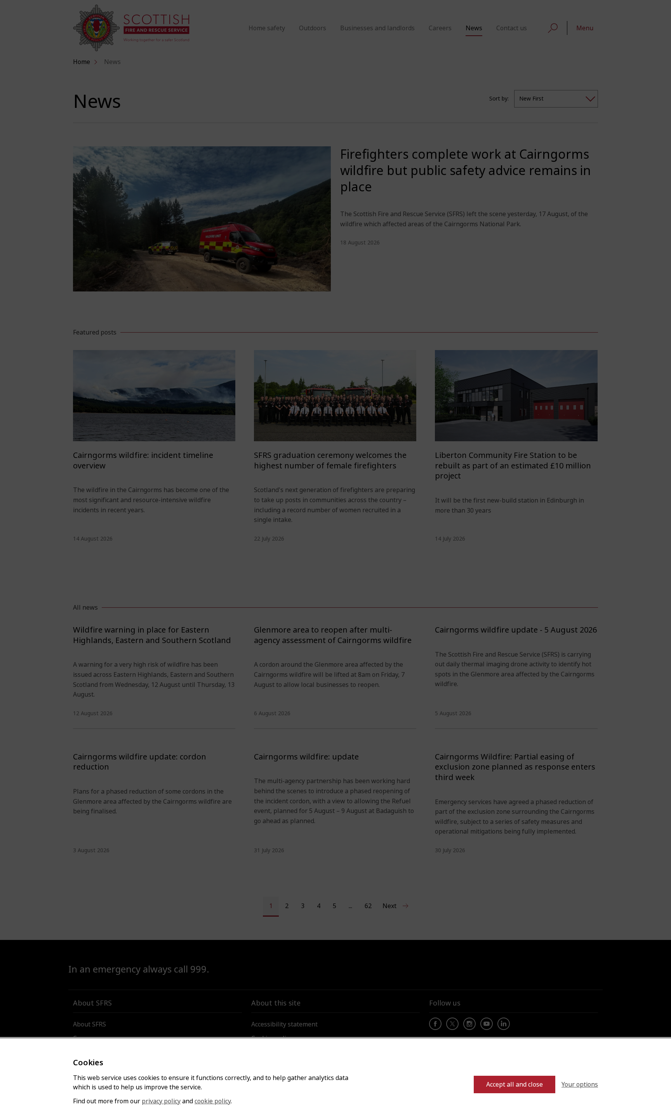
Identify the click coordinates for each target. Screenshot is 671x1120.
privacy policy (161, 1101)
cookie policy (213, 1101)
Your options (579, 1084)
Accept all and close (514, 1084)
